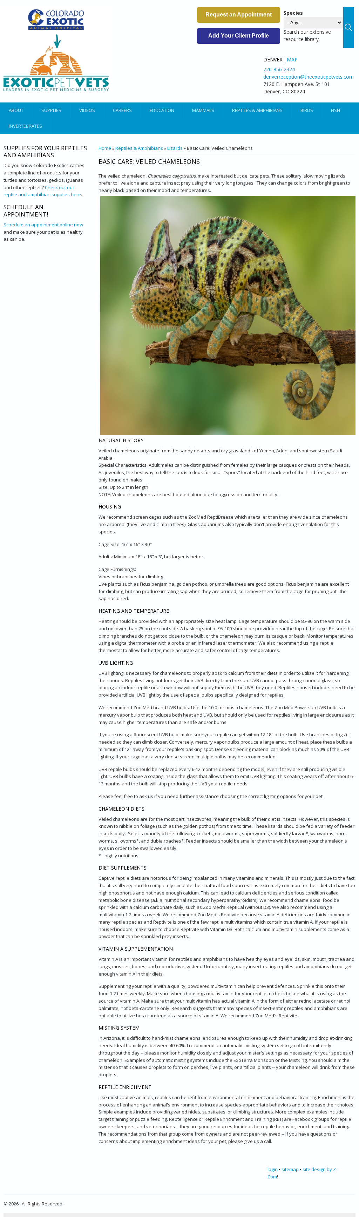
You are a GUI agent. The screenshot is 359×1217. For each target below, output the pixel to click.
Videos (87, 110)
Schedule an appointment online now (43, 224)
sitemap (290, 1169)
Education (162, 110)
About (16, 110)
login (272, 1169)
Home (105, 148)
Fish (335, 110)
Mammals (203, 110)
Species (293, 12)
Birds (306, 110)
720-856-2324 (279, 69)
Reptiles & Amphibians (257, 110)
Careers (122, 110)
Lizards (175, 148)
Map (292, 59)
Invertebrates (25, 126)
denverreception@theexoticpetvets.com (308, 76)
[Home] (56, 48)
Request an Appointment (238, 15)
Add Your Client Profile (238, 36)
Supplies (51, 110)
